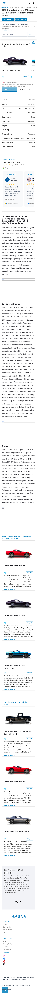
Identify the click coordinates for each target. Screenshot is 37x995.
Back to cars (5, 7)
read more (9, 199)
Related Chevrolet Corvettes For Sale (17, 45)
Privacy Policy (6, 989)
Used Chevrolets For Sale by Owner (15, 703)
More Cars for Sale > (8, 30)
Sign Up (18, 901)
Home (11, 7)
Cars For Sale (19, 7)
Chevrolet (28, 7)
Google (15, 203)
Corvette (31, 104)
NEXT (31, 34)
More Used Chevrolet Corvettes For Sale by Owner (16, 537)
